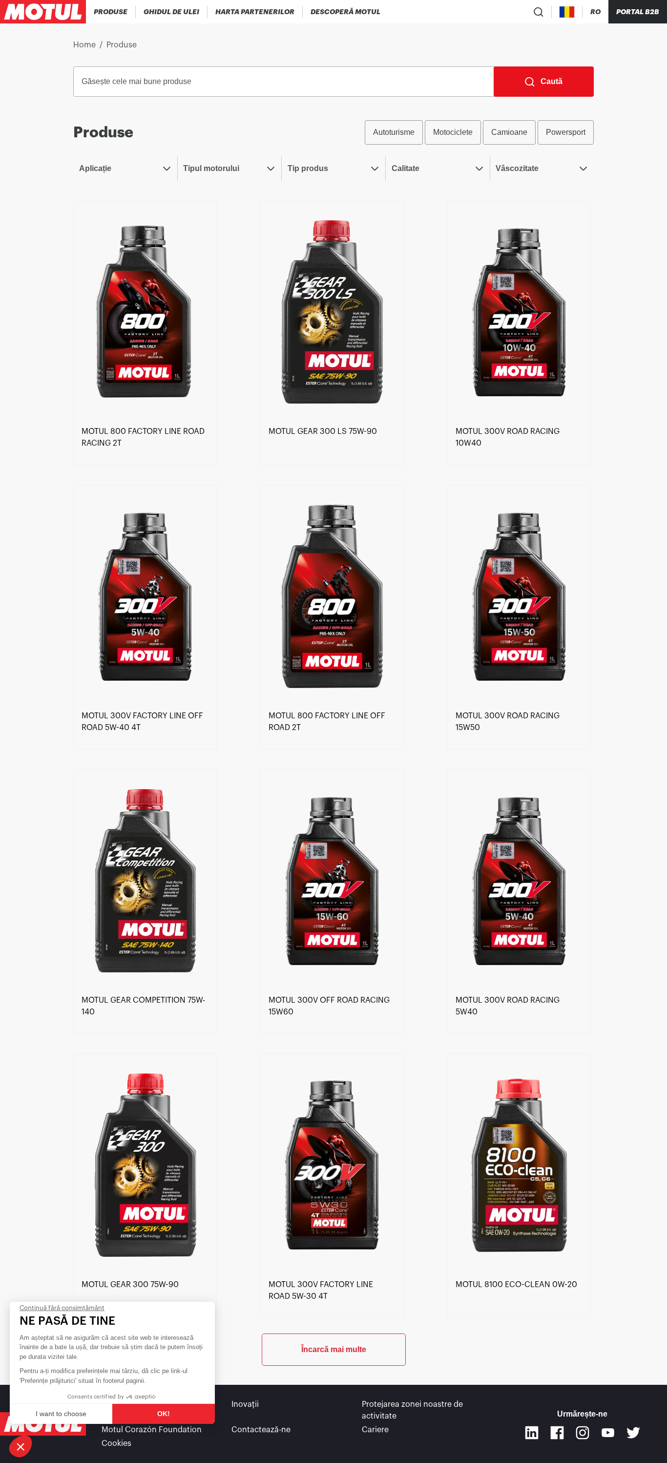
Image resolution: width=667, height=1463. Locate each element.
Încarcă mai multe (333, 1349)
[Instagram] (582, 1433)
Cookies (116, 1443)
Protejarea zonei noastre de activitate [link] (412, 1410)
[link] (145, 311)
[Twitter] (633, 1433)
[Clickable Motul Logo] (43, 11)
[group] (479, 132)
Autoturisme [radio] (394, 132)
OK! (163, 1414)
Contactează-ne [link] (261, 1430)
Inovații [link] (245, 1404)
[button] (20, 1446)
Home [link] (84, 45)
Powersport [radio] (565, 132)
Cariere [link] (375, 1430)
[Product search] (538, 12)
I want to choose (61, 1414)
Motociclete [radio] (453, 132)
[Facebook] (557, 1433)
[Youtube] (608, 1433)
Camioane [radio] (509, 132)
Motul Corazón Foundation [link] (152, 1430)
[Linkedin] (532, 1433)
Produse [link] (121, 45)
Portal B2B (637, 11)
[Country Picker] (567, 12)
